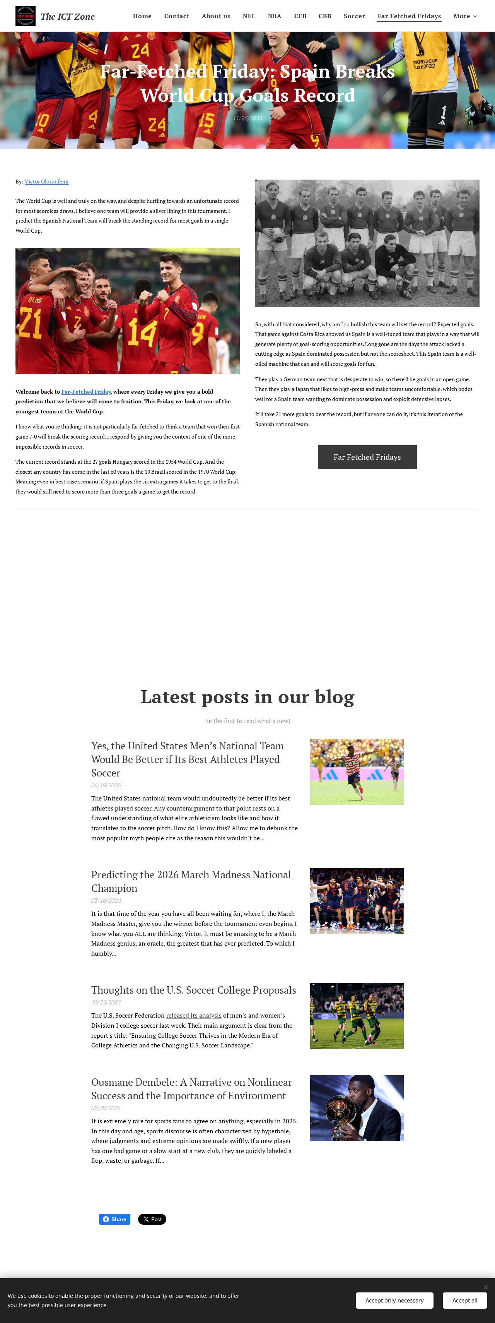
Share (118, 1219)
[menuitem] (144, 16)
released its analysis (194, 1015)
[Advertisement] (247, 598)
